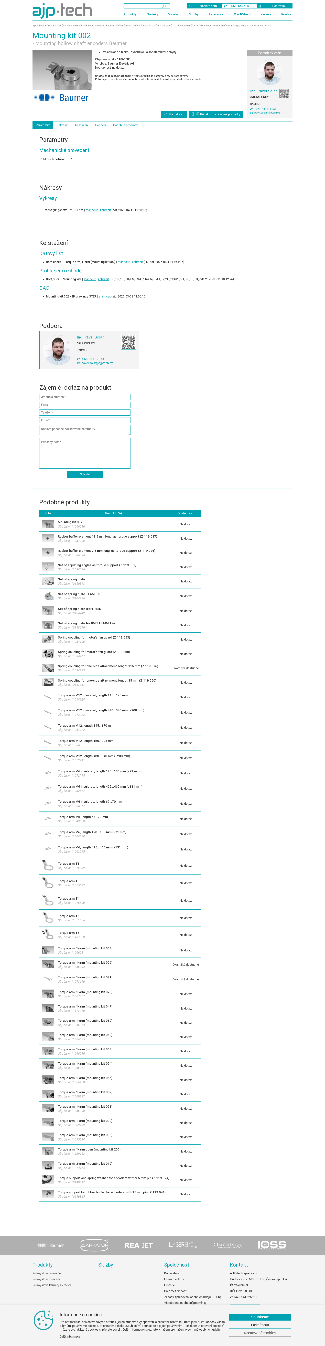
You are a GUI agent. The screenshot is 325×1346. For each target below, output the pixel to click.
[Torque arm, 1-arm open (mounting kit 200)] (48, 1151)
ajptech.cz (38, 25)
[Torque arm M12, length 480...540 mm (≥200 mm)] (48, 758)
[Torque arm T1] (48, 866)
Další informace (70, 1336)
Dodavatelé (171, 1273)
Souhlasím (260, 1317)
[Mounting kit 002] (62, 70)
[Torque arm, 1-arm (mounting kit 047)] (48, 1008)
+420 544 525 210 (245, 1297)
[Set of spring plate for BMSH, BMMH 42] (48, 625)
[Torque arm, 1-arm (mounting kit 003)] (48, 950)
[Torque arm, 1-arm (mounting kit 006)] (48, 964)
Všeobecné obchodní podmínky (185, 1302)
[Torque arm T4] (48, 901)
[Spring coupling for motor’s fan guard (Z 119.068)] (48, 654)
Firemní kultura (174, 1279)
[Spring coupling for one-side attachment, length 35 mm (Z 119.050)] (48, 682)
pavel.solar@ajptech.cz (267, 112)
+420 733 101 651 (265, 109)
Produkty (129, 14)
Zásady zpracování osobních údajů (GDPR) (192, 1297)
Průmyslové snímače (46, 1273)
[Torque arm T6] (48, 934)
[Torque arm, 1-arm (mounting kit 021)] (48, 979)
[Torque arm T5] (48, 918)
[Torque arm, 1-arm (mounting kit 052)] (48, 1037)
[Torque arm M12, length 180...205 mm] (48, 743)
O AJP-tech (242, 14)
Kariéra (266, 14)
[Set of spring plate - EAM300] (48, 596)
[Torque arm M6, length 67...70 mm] (48, 819)
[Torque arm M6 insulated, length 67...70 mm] (48, 804)
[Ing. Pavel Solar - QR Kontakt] (284, 93)
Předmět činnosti (175, 1291)
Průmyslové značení (46, 1279)
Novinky (152, 14)
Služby (193, 14)
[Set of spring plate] (48, 581)
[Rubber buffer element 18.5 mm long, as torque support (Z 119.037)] (48, 538)
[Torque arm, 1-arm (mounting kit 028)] (48, 994)
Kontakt (286, 14)
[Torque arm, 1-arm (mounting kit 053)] (48, 1051)
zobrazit (105, 210)
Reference (216, 14)
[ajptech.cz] (67, 11)
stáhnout (92, 210)
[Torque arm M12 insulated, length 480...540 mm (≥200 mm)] (48, 712)
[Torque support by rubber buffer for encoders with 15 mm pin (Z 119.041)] (48, 1194)
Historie (169, 1285)
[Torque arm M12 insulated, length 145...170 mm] (48, 697)
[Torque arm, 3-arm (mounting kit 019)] (48, 1165)
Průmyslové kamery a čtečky (51, 1285)
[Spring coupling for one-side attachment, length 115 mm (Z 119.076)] (48, 668)
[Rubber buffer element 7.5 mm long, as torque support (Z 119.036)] (48, 553)
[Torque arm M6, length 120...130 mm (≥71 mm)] (48, 834)
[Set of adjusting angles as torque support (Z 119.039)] (48, 567)
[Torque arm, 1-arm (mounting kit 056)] (48, 1080)
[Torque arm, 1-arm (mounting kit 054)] (48, 1065)
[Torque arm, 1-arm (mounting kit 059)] (48, 1094)
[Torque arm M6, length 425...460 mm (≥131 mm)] (48, 849)
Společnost (176, 1265)
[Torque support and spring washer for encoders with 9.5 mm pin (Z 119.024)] (48, 1180)
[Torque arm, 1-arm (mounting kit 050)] (48, 1023)
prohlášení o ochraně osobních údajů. (195, 1329)
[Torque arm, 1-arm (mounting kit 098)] (48, 1137)
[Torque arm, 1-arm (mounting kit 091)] (48, 1108)
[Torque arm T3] (48, 883)
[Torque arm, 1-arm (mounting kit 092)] (48, 1123)
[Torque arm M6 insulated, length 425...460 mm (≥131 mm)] (48, 789)
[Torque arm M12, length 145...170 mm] (48, 728)
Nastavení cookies (260, 1333)
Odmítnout (260, 1325)
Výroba (173, 14)
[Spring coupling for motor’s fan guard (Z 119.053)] (48, 639)
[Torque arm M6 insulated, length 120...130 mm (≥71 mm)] (48, 773)
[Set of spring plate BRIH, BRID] (48, 611)
